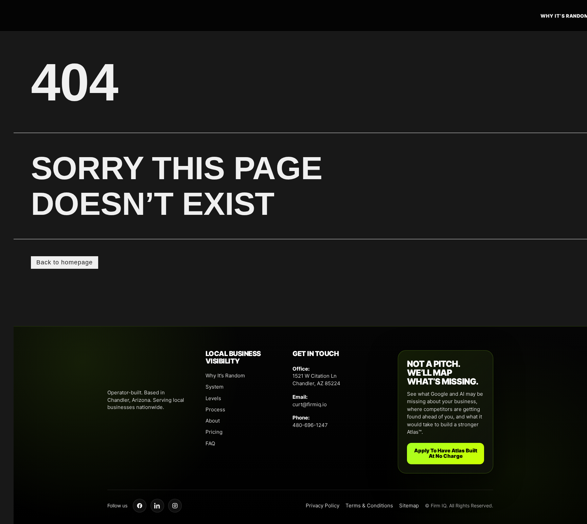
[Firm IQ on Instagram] (175, 505)
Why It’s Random (225, 375)
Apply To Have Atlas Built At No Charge (445, 453)
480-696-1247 (310, 425)
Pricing (214, 432)
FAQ (210, 443)
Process (215, 409)
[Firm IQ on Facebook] (139, 505)
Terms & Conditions (369, 505)
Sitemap (409, 505)
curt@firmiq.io (309, 404)
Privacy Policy (322, 505)
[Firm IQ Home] (314, 15)
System (215, 386)
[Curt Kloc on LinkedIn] (157, 505)
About (213, 420)
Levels (213, 398)
